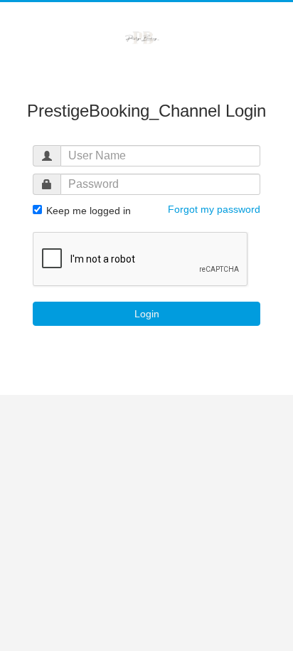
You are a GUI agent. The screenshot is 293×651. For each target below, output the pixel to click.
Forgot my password (214, 209)
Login (146, 313)
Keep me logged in (87, 210)
